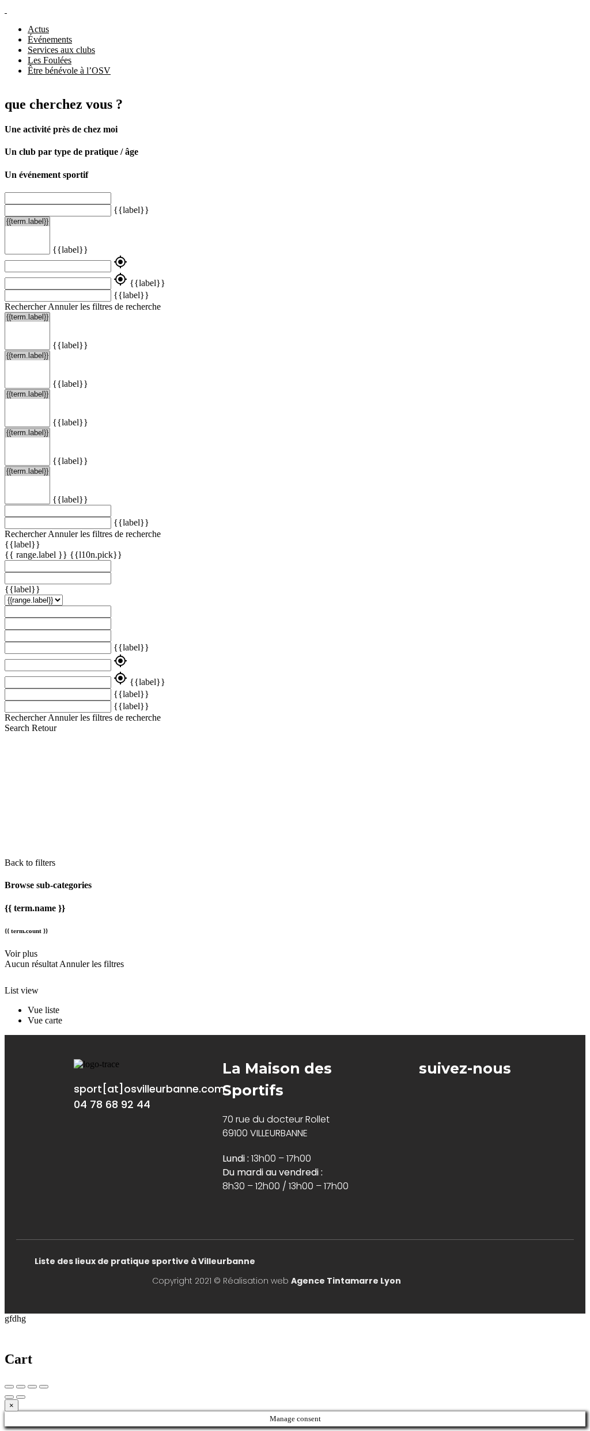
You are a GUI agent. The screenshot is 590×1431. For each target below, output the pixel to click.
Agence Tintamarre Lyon (346, 1281)
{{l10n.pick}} (96, 555)
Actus (38, 29)
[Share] (20, 1386)
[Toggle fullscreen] (32, 1386)
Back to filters (30, 862)
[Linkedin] (494, 1097)
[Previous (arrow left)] (9, 1397)
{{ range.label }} (37, 555)
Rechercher (25, 306)
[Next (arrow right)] (20, 1397)
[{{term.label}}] (27, 221)
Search (17, 728)
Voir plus (21, 953)
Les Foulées (49, 60)
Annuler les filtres (91, 964)
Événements (50, 39)
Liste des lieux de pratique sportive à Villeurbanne (145, 1261)
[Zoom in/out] (43, 1386)
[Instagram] (460, 1097)
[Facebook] (424, 1097)
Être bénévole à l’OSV (69, 70)
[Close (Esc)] (9, 1386)
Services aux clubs (61, 50)
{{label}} (131, 210)
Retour (44, 728)
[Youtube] (529, 1097)
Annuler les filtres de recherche (104, 306)
